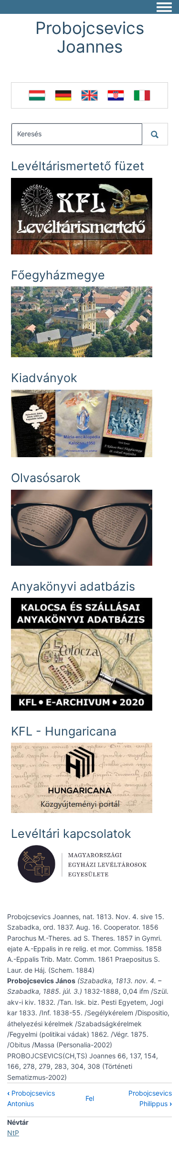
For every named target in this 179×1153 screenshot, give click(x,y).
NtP (13, 1133)
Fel (89, 1098)
